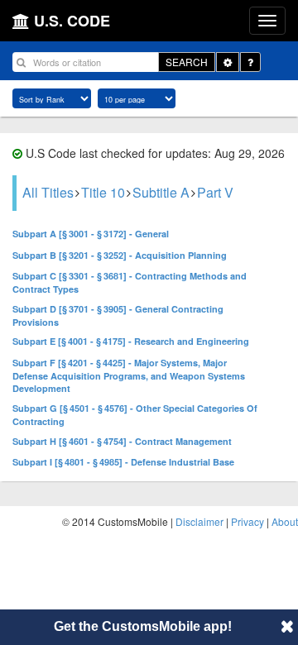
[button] (287, 626)
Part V (215, 192)
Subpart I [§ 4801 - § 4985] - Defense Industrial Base (123, 462)
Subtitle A (161, 192)
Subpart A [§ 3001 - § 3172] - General (90, 233)
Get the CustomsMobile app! (143, 626)
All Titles (48, 192)
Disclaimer (199, 521)
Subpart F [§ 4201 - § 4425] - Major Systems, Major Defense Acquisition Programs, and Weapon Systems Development (128, 375)
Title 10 (103, 192)
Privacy (247, 521)
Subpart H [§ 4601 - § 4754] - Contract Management (122, 441)
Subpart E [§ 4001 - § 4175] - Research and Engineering (130, 341)
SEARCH (187, 62)
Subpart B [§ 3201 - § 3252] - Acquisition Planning (119, 255)
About (285, 521)
